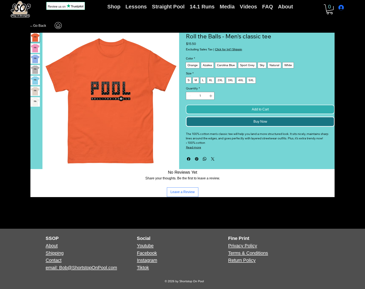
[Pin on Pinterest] (196, 158)
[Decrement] (189, 95)
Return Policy (242, 260)
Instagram (147, 260)
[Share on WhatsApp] (204, 158)
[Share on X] (212, 158)
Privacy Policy (242, 245)
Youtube (145, 245)
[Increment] (211, 95)
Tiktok (143, 267)
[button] (329, 9)
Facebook (147, 253)
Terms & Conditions (248, 253)
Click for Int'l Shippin (228, 49)
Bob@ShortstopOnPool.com (88, 267)
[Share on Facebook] (188, 158)
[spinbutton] (200, 95)
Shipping (55, 253)
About (52, 245)
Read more (193, 147)
